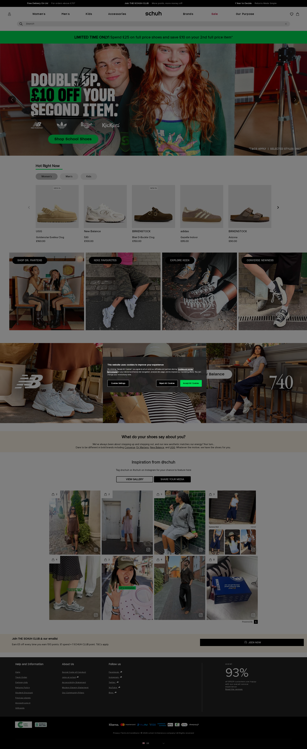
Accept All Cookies (191, 383)
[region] (155, 374)
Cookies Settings (118, 383)
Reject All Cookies (167, 383)
